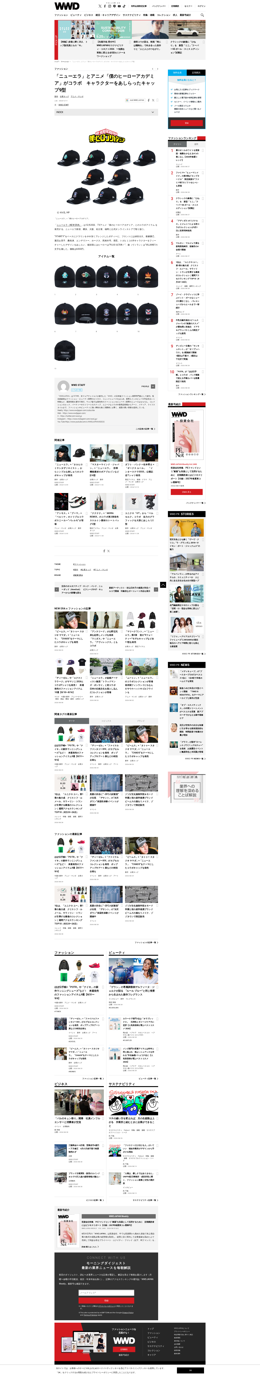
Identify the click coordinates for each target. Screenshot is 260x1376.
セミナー (188, 6)
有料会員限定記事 (139, 6)
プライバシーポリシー (106, 1306)
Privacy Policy (127, 1313)
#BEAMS (72, 1072)
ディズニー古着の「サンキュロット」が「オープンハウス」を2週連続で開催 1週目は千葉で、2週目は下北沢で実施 (187, 352)
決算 (70, 1156)
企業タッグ (64, 96)
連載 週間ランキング (192, 286)
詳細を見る (186, 492)
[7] (85, 313)
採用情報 (177, 1350)
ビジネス (88, 15)
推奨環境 (177, 1338)
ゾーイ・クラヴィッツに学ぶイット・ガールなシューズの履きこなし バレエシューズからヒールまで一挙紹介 (187, 301)
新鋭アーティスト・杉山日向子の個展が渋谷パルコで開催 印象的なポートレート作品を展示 (129, 589)
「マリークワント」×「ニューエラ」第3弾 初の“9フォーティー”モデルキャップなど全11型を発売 (139, 636)
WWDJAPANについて (181, 1328)
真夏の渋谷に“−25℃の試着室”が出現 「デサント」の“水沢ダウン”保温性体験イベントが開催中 (104, 799)
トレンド (57, 817)
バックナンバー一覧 (195, 503)
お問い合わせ (179, 1347)
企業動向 (66, 1126)
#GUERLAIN (114, 1008)
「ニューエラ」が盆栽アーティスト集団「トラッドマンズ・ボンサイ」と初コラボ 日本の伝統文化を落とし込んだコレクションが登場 (104, 685)
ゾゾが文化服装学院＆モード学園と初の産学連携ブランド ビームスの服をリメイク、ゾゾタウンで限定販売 (140, 799)
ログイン (202, 6)
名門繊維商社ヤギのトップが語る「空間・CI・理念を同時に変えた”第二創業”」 (185, 608)
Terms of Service (90, 1315)
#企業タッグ (86, 570)
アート (115, 764)
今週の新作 (65, 697)
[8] (106, 313)
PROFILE (145, 386)
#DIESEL (72, 1042)
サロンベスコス (144, 1033)
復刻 (57, 699)
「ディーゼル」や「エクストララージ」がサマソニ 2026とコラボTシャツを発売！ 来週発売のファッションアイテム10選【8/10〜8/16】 (69, 685)
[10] (148, 313)
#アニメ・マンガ (101, 570)
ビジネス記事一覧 (94, 1200)
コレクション (163, 15)
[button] (203, 15)
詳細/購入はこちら (89, 1247)
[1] (64, 276)
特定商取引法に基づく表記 (183, 1334)
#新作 (75, 570)
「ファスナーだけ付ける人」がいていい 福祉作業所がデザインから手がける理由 (138, 1148)
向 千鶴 (111, 1136)
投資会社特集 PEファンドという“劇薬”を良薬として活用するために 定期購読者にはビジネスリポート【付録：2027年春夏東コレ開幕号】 (186, 475)
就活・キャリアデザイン (108, 15)
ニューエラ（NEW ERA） (69, 225)
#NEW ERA (78, 575)
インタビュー (114, 999)
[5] (148, 276)
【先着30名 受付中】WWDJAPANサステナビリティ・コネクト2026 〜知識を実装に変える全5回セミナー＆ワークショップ (111, 49)
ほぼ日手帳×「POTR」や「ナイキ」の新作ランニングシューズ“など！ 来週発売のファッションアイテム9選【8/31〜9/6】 (69, 752)
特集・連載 (149, 15)
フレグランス (131, 999)
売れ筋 (125, 1033)
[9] (127, 313)
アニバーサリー (77, 697)
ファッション (61, 15)
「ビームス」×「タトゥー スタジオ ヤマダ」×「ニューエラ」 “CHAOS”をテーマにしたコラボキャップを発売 (69, 636)
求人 (175, 15)
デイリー (177, 144)
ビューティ (76, 15)
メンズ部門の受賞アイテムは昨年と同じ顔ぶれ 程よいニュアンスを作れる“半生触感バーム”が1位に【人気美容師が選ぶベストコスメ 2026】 (138, 1055)
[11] (64, 350)
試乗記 (178, 212)
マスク (56, 697)
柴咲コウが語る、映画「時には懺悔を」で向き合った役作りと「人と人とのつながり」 (147, 45)
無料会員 (177, 72)
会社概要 (177, 1344)
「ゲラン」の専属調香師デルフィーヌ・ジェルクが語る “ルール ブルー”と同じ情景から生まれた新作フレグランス (132, 991)
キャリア (151, 1355)
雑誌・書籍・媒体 (67, 699)
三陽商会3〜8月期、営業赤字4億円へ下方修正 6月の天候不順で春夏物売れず (84, 1148)
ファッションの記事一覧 (145, 943)
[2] (85, 276)
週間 (196, 144)
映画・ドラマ (142, 480)
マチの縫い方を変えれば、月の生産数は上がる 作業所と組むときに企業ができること (132, 1122)
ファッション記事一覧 (92, 1079)
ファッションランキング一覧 (191, 394)
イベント (93, 764)
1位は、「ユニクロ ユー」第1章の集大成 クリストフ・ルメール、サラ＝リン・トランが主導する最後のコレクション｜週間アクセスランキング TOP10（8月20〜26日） (68, 803)
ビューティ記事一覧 (147, 1079)
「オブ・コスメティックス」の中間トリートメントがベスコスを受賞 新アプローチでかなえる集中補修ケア (191, 711)
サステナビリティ (132, 15)
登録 (187, 123)
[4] (127, 276)
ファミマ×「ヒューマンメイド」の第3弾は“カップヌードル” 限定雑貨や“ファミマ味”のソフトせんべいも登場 (187, 179)
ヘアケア (133, 1033)
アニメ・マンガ (77, 96)
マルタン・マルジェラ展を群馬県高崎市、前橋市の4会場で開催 (187, 246)
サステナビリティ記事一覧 (144, 1200)
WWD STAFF (64, 105)
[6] (64, 313)
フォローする (77, 390)
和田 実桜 (112, 1002)
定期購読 (175, 6)
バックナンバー (159, 6)
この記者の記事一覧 (144, 429)
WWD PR (193, 654)
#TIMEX (57, 1012)
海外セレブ (180, 312)
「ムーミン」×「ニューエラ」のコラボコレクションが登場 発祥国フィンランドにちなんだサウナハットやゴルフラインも (140, 685)
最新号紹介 (185, 15)
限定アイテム (130, 480)
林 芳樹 (57, 1130)
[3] (106, 276)
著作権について (179, 1341)
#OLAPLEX (127, 1040)
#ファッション (79, 564)
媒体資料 (177, 1353)
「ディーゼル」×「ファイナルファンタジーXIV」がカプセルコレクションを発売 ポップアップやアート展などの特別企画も (104, 752)
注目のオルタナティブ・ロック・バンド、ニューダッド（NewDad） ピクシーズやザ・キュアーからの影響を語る (82, 589)
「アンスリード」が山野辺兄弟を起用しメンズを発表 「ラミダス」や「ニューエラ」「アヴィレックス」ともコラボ (104, 638)
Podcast (127, 1130)
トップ (150, 1328)
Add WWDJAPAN (137, 100)
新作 (56, 96)
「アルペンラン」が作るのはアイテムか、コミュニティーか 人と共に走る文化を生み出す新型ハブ (184, 577)
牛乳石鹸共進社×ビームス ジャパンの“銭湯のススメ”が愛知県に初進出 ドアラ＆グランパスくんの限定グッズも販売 (187, 326)
